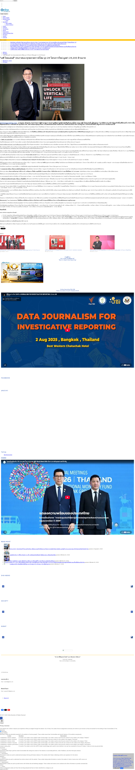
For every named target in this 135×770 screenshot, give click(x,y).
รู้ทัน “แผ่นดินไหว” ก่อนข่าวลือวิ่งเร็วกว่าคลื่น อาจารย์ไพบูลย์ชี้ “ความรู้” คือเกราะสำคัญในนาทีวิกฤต (32, 561)
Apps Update (9, 23)
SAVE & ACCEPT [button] (4, 769)
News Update (6, 17)
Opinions (5, 27)
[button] (3, 586)
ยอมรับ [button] (121, 768)
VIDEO (3, 458)
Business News (6, 19)
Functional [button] (2, 747)
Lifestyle (5, 37)
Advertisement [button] (3, 760)
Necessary (4, 731)
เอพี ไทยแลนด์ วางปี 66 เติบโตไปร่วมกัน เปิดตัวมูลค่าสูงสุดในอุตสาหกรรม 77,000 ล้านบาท (20, 250)
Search (15, 0)
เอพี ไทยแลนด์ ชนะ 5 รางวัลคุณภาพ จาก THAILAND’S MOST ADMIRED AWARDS (63, 250)
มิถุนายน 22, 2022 (7, 60)
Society (4, 36)
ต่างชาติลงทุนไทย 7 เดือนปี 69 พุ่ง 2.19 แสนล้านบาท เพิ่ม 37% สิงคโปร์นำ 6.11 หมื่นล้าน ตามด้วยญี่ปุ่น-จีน (35, 45)
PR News (5, 34)
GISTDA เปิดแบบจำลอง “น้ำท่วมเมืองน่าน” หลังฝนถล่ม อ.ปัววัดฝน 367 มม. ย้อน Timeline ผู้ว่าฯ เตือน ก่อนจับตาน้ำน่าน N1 (38, 44)
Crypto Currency (9, 24)
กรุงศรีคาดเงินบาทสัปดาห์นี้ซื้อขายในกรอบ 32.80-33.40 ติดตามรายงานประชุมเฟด (29, 49)
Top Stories (5, 29)
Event (7, 20)
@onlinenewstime (8, 455)
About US (6, 698)
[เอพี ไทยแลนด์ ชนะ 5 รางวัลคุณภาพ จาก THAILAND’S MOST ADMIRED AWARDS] (67, 242)
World (4, 30)
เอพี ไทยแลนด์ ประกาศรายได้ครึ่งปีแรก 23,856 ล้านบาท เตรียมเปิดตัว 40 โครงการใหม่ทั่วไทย (110, 250)
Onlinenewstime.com (8, 123)
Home (4, 16)
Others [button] (1, 765)
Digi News (5, 22)
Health (4, 26)
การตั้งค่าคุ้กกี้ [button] (116, 768)
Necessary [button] (2, 730)
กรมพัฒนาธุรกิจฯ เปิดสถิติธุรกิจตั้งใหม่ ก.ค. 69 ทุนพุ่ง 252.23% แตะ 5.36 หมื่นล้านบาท (30, 48)
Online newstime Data (8, 33)
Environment (6, 32)
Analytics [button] (2, 756)
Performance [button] (3, 752)
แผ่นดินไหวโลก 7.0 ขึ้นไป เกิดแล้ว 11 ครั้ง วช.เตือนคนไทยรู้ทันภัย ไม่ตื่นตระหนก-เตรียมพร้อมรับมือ (33, 555)
